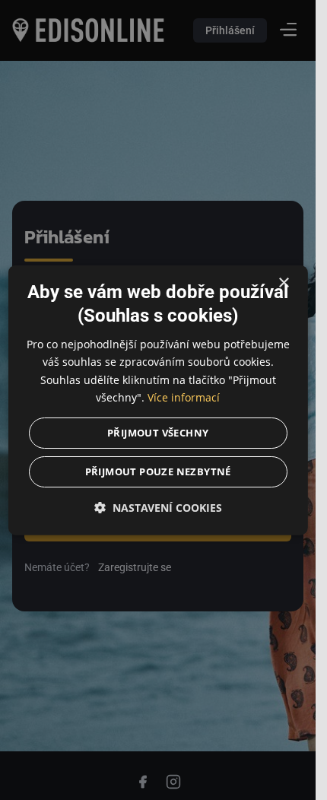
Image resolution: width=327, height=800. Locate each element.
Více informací (184, 396)
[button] (157, 507)
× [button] (283, 283)
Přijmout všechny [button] (157, 432)
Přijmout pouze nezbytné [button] (157, 471)
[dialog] (157, 400)
